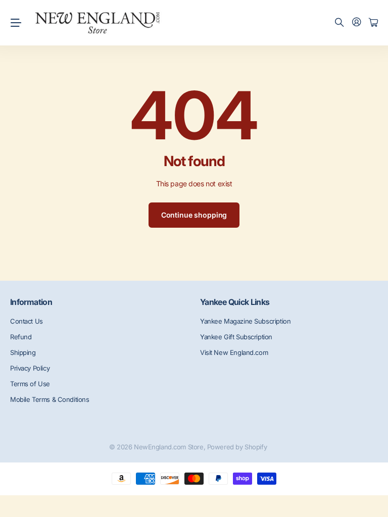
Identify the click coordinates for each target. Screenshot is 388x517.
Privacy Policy (30, 368)
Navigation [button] (15, 22)
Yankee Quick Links (234, 302)
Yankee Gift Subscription (236, 337)
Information (31, 302)
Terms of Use (30, 384)
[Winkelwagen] (373, 23)
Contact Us (26, 321)
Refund (20, 337)
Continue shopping (194, 215)
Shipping (23, 352)
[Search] (339, 23)
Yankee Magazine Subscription (245, 321)
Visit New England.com (234, 352)
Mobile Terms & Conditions (49, 399)
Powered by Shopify (237, 447)
